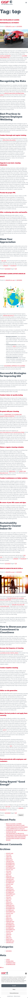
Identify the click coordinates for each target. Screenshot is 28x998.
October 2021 (10, 928)
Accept (14, 985)
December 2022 (10, 906)
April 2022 (9, 918)
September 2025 (10, 868)
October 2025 (10, 866)
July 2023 (8, 897)
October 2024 (10, 882)
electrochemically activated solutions (12, 432)
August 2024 (9, 884)
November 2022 (10, 908)
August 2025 (9, 869)
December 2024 (10, 881)
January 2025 (10, 879)
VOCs (14, 346)
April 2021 (8, 937)
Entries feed (9, 961)
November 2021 (10, 926)
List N (4, 729)
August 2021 (9, 931)
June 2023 (8, 898)
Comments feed (10, 962)
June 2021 (8, 934)
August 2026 (9, 853)
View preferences (14, 993)
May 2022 (8, 916)
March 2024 (9, 887)
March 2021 (9, 939)
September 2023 (10, 894)
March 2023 (9, 903)
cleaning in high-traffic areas (9, 653)
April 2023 (9, 902)
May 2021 (8, 936)
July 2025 (8, 871)
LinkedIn (5, 265)
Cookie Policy (10, 996)
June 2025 (8, 872)
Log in (8, 959)
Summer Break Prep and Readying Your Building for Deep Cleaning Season (16, 838)
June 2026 (9, 856)
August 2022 (9, 913)
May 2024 (8, 885)
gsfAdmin (19, 26)
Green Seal (12, 471)
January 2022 (10, 923)
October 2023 (10, 892)
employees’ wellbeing (9, 140)
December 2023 (10, 890)
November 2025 (10, 864)
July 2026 (8, 855)
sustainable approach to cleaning (14, 365)
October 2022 (10, 910)
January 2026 (10, 861)
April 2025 (9, 876)
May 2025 (8, 874)
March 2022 (9, 919)
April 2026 (9, 858)
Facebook (13, 265)
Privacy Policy (17, 996)
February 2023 (10, 905)
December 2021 (10, 924)
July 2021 (8, 932)
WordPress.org (10, 964)
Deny (14, 989)
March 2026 (9, 859)
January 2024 (10, 889)
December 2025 (10, 863)
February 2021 (10, 940)
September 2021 (10, 929)
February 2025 (10, 877)
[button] (26, 973)
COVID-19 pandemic (5, 55)
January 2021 (9, 942)
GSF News (8, 268)
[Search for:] (9, 815)
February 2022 (10, 921)
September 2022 (10, 911)
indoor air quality (8, 315)
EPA (11, 746)
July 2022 (8, 915)
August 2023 (9, 895)
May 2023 (8, 900)
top (16, 268)
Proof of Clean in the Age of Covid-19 (11, 568)
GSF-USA (3, 260)
